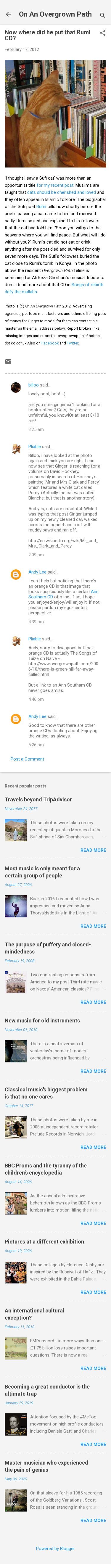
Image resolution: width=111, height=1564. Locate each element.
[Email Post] (8, 363)
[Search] (102, 16)
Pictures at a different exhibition (44, 1241)
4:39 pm (36, 621)
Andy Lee (37, 572)
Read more (93, 850)
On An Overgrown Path (55, 14)
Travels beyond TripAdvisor (38, 799)
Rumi (41, 206)
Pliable (34, 446)
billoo (33, 385)
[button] (102, 33)
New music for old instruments (42, 1020)
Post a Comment (27, 759)
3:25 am (36, 429)
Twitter (72, 343)
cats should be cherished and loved (61, 192)
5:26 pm (36, 745)
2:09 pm (36, 555)
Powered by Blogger (55, 1548)
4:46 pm (36, 699)
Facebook (50, 343)
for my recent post (55, 185)
